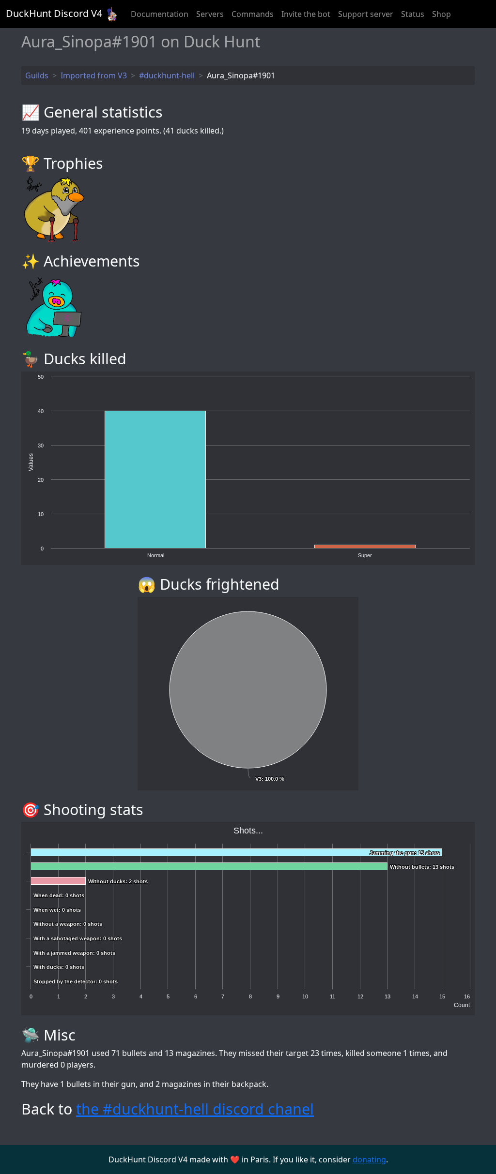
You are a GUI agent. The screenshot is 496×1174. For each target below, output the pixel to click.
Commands (253, 14)
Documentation (159, 14)
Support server (365, 14)
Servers (210, 14)
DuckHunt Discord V (54, 13)
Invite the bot (305, 14)
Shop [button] (441, 14)
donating (369, 1159)
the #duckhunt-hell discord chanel (195, 1109)
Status (412, 14)
